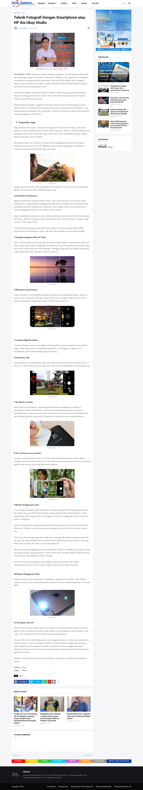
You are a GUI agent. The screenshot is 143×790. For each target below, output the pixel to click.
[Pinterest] (49, 682)
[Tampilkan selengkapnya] (58, 682)
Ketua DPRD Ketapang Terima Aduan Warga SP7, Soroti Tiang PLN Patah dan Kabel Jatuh (119, 124)
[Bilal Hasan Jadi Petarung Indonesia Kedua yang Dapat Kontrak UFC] (103, 100)
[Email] (54, 682)
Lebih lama (88, 755)
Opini (23, 13)
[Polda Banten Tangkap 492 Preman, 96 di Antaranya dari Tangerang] (103, 88)
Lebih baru (17, 755)
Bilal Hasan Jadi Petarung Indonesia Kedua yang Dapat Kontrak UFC (119, 100)
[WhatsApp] (45, 682)
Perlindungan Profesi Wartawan (82, 786)
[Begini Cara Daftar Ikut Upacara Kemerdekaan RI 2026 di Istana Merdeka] (103, 112)
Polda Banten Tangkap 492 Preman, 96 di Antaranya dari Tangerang (119, 88)
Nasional (52, 3)
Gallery (95, 3)
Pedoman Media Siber (104, 786)
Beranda (41, 3)
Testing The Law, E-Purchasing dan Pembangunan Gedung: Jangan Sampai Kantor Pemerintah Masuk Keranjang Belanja (25, 718)
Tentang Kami (63, 786)
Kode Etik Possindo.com (122, 786)
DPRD (74, 3)
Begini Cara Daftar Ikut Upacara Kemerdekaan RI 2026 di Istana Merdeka (119, 112)
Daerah (64, 3)
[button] (124, 3)
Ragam (84, 3)
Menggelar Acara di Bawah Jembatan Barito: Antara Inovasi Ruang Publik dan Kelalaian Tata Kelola (50, 717)
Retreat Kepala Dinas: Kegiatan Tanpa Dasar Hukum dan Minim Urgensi (78, 716)
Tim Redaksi (51, 786)
